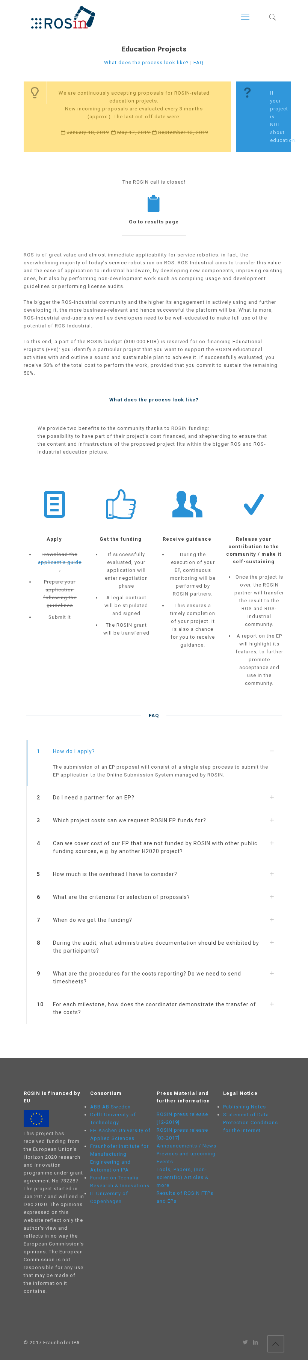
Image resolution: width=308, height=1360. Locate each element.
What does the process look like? (146, 62)
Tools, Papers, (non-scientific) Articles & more (183, 1177)
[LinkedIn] (256, 1342)
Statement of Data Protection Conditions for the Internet (250, 1122)
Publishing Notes (244, 1107)
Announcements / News (186, 1146)
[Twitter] (245, 1342)
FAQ (198, 62)
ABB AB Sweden (110, 1107)
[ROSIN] (63, 17)
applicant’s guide (60, 562)
